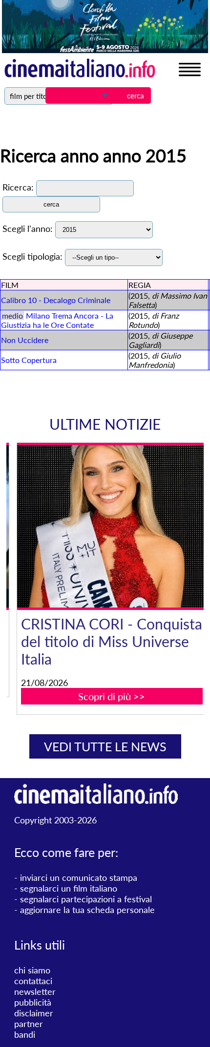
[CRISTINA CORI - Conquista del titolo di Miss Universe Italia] (97, 526)
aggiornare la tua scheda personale (87, 909)
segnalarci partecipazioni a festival (86, 899)
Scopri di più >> (97, 696)
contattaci (33, 980)
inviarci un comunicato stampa (78, 877)
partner (28, 1023)
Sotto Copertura (29, 359)
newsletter (35, 991)
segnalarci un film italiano (68, 888)
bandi (24, 1034)
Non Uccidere (24, 339)
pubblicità (32, 1002)
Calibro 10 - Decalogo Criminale (55, 300)
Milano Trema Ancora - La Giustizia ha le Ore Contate (57, 320)
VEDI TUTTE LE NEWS (105, 746)
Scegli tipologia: (32, 256)
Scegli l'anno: (27, 228)
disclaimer (33, 1013)
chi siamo (32, 970)
